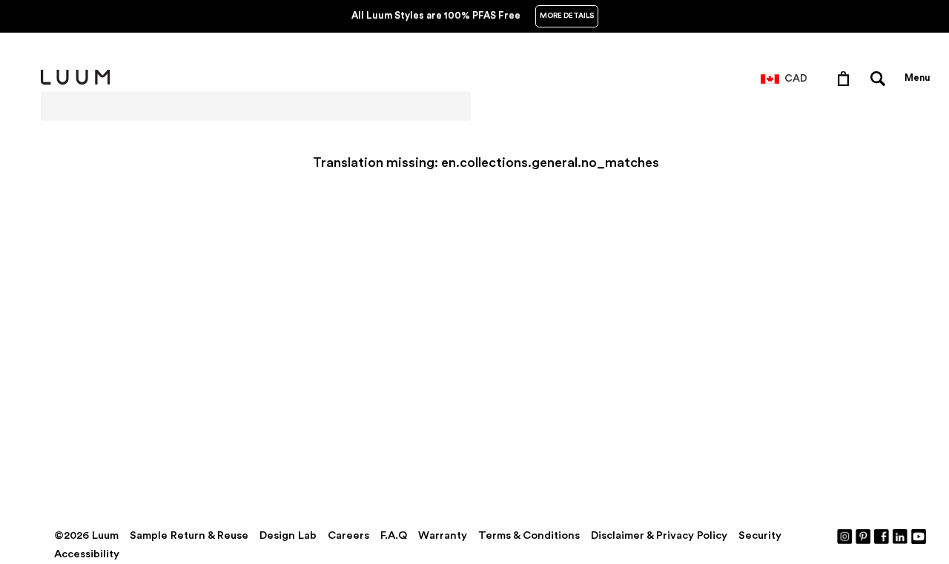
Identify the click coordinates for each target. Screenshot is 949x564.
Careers (348, 535)
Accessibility (86, 554)
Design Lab (288, 535)
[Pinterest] (864, 535)
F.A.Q (393, 535)
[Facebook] (882, 535)
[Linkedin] (901, 535)
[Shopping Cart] (846, 77)
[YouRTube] (919, 535)
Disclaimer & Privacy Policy (659, 535)
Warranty (442, 535)
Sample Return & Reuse (189, 535)
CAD (795, 78)
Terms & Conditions (529, 535)
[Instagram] (845, 535)
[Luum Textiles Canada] (75, 81)
